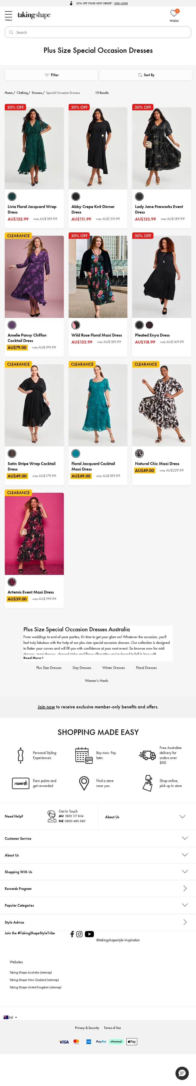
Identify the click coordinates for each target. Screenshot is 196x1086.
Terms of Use (112, 1028)
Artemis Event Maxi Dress (31, 592)
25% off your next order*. (102, 3)
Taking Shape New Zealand (28, 980)
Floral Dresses (146, 667)
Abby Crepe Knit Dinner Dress (92, 209)
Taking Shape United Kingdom (29, 987)
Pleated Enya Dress (152, 335)
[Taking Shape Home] (61, 15)
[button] (182, 1073)
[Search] (10, 32)
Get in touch (68, 811)
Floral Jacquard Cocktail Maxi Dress (93, 466)
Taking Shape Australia (24, 972)
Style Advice (14, 922)
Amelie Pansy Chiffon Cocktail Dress (27, 337)
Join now (46, 707)
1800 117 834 (71, 816)
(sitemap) (46, 972)
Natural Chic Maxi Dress (157, 463)
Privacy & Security (87, 1028)
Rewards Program (18, 888)
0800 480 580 (72, 821)
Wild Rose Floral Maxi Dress (96, 335)
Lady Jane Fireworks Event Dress (159, 209)
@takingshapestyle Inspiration (118, 939)
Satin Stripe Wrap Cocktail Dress (31, 466)
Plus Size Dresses (49, 667)
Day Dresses (82, 667)
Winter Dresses (113, 667)
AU (10, 1017)
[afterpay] (116, 1042)
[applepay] (131, 1041)
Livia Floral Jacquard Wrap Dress (32, 209)
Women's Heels (96, 680)
